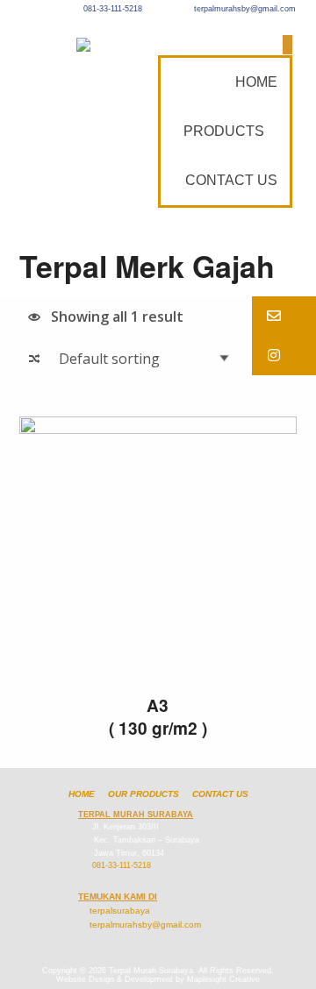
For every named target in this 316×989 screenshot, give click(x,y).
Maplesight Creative (223, 979)
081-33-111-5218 (112, 8)
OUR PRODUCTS (143, 794)
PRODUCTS (225, 131)
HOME (256, 82)
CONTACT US (231, 180)
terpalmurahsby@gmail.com (245, 8)
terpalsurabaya (118, 910)
